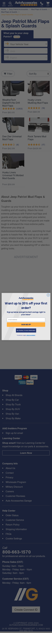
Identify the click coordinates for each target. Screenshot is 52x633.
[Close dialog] (48, 295)
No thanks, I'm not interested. (26, 330)
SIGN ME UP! (26, 324)
